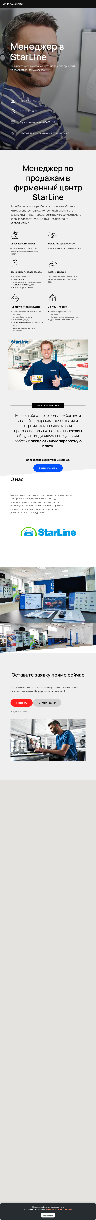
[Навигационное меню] (92, 4)
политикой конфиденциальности (59, 1210)
